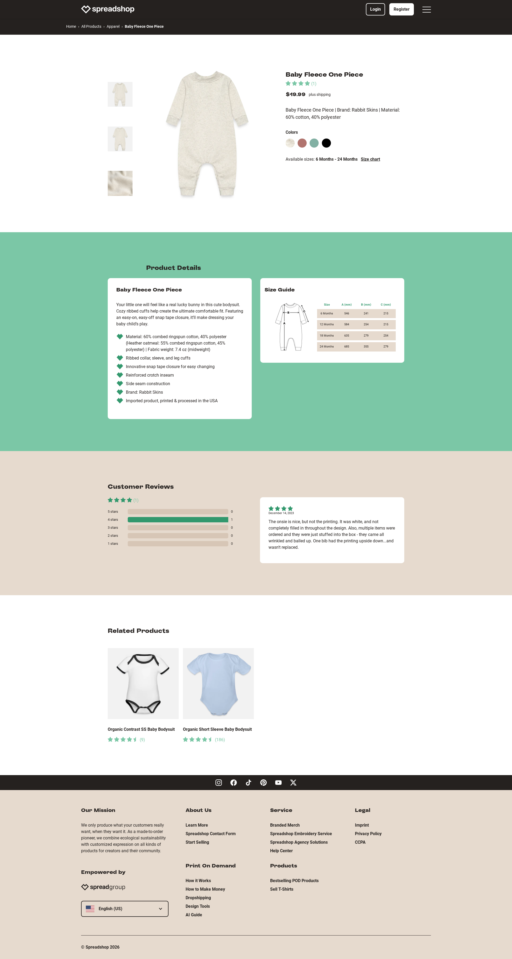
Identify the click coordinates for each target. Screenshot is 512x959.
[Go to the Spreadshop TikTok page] (248, 782)
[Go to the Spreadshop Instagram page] (218, 782)
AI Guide (194, 914)
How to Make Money (205, 889)
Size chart (370, 159)
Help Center (281, 850)
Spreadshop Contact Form (211, 833)
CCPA (360, 842)
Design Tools (198, 906)
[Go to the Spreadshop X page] (293, 782)
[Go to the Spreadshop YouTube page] (278, 782)
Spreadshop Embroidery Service (301, 833)
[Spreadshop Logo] (107, 9)
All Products (91, 26)
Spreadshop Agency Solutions (299, 842)
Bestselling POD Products (294, 880)
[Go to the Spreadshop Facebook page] (233, 782)
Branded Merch (285, 825)
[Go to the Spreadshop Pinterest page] (263, 782)
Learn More (197, 825)
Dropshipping (198, 897)
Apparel (113, 26)
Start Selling (197, 842)
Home (71, 26)
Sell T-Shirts (281, 889)
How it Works (198, 880)
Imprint (362, 825)
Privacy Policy (368, 833)
